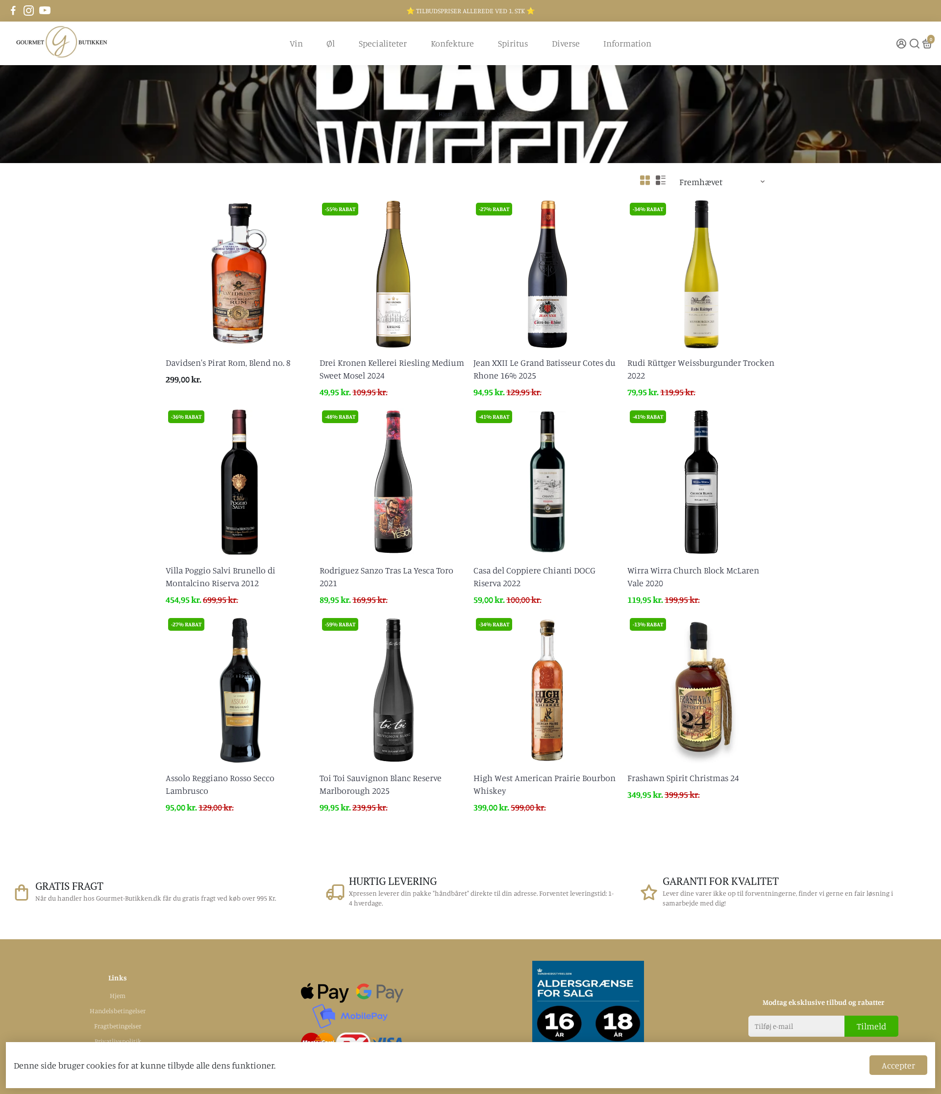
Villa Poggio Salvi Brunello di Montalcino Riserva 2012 (220, 576)
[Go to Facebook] (13, 11)
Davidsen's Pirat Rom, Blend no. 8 (228, 362)
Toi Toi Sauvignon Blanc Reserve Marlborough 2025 (381, 784)
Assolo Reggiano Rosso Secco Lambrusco (220, 784)
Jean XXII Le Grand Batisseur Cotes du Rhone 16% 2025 (544, 369)
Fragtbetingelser (117, 1026)
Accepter (898, 1065)
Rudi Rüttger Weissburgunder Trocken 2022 (700, 369)
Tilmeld (871, 1026)
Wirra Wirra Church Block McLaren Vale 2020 (693, 576)
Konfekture (452, 43)
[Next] (296, 479)
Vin (296, 43)
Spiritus (513, 43)
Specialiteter (383, 43)
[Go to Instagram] (29, 11)
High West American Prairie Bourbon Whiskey (544, 784)
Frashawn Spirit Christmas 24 (683, 777)
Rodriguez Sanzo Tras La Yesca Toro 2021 (386, 576)
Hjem (446, 114)
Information (627, 43)
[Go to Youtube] (45, 11)
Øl (330, 43)
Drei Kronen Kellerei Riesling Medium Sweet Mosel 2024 (392, 369)
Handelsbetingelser (118, 1011)
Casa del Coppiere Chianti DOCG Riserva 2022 (534, 576)
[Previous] (183, 479)
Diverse (566, 43)
